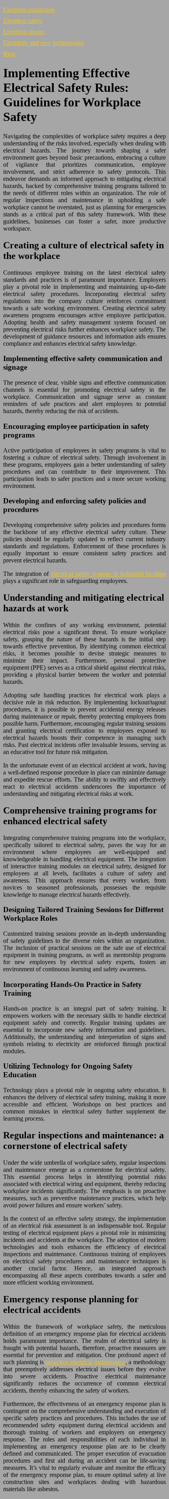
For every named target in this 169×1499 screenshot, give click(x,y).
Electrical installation (29, 9)
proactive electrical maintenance (85, 1362)
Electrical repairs (23, 31)
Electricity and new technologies (43, 42)
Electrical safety (22, 20)
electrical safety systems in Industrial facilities (108, 573)
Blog (9, 53)
